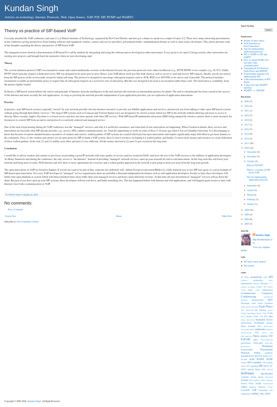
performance (246, 342)
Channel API (261, 286)
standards (245, 377)
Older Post (227, 215)
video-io (252, 386)
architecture (258, 280)
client (250, 290)
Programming (266, 349)
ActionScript (256, 276)
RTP (250, 362)
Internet (269, 319)
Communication (248, 293)
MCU (260, 326)
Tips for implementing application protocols (254, 50)
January (251, 203)
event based (256, 303)
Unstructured (268, 383)
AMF (265, 277)
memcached (268, 326)
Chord (243, 290)
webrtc (255, 393)
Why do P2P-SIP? (255, 165)
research (244, 355)
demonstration (257, 299)
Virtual (270, 387)
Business (264, 283)
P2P (271, 335)
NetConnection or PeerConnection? (252, 44)
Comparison (267, 293)
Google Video (262, 313)
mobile (251, 329)
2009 (247, 209)
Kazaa (243, 326)
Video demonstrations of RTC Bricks (257, 80)
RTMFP (260, 359)
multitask (269, 329)
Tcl (250, 380)
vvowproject (263, 390)
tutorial (244, 383)
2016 (247, 129)
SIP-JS (266, 366)
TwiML (258, 383)
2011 (247, 143)
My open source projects (255, 261)
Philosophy (258, 342)
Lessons (251, 325)
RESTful (258, 356)
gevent (270, 310)
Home (119, 215)
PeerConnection (267, 339)
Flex (242, 310)
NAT (257, 332)
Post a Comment (15, 209)
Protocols (245, 352)
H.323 (243, 316)
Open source (260, 336)
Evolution (269, 303)
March (250, 194)
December (252, 151)
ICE (266, 316)
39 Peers (245, 277)
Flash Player (266, 306)
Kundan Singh (31, 8)
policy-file (269, 343)
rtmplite (244, 362)
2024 (247, 105)
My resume (249, 265)
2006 (247, 219)
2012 (247, 138)
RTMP (269, 359)
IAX (261, 316)
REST (251, 356)
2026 (247, 101)
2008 (247, 214)
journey (269, 322)
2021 (247, 110)
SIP (261, 365)
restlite (265, 356)
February (251, 199)
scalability (257, 362)
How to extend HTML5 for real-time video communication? (256, 62)
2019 (247, 115)
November (252, 156)
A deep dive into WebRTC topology (256, 86)
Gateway (262, 310)
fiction (248, 306)
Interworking (246, 322)
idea (271, 316)
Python (257, 352)
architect (244, 280)
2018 (247, 119)
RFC (271, 356)
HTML (256, 316)
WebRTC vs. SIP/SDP (254, 90)
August (250, 190)
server (243, 366)
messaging (245, 329)
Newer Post (10, 215)
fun (256, 310)
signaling (254, 366)
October (251, 161)
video (244, 386)
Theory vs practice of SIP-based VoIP (259, 171)
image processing (247, 319)
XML (262, 393)
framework (250, 310)
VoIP (254, 389)
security (269, 362)
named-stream (246, 332)
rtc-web (244, 359)
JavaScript (259, 322)
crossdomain (268, 296)
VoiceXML (245, 390)
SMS (263, 369)
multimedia (260, 329)
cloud (257, 290)
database (244, 300)
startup (253, 377)
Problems (267, 346)
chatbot (270, 286)
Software (247, 372)
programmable (247, 349)
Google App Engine (248, 313)
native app (267, 332)
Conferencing (248, 296)
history (249, 316)
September (252, 185)
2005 (247, 223)
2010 (247, 147)
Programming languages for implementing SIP (256, 75)
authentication (246, 283)
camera (243, 286)
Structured (269, 377)
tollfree (263, 380)
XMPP (267, 393)
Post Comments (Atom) (27, 221)
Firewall (255, 306)
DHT (270, 299)
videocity (261, 386)
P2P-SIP (245, 339)
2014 (247, 133)
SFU (248, 366)
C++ (271, 283)
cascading (251, 286)
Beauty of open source (254, 40)
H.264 (270, 313)
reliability (269, 352)
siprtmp (250, 369)
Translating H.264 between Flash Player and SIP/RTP (256, 69)
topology (269, 380)
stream (260, 377)
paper (255, 339)
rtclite (251, 359)
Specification (267, 373)
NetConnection (246, 336)
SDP (264, 362)
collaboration (267, 290)
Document (245, 303)
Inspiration (260, 319)
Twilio (251, 383)
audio (271, 280)
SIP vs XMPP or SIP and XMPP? (255, 55)
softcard (270, 369)
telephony (256, 380)
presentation (245, 346)
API (270, 277)
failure (243, 306)
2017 (247, 124)
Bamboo (256, 283)
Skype (257, 369)
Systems (244, 379)
